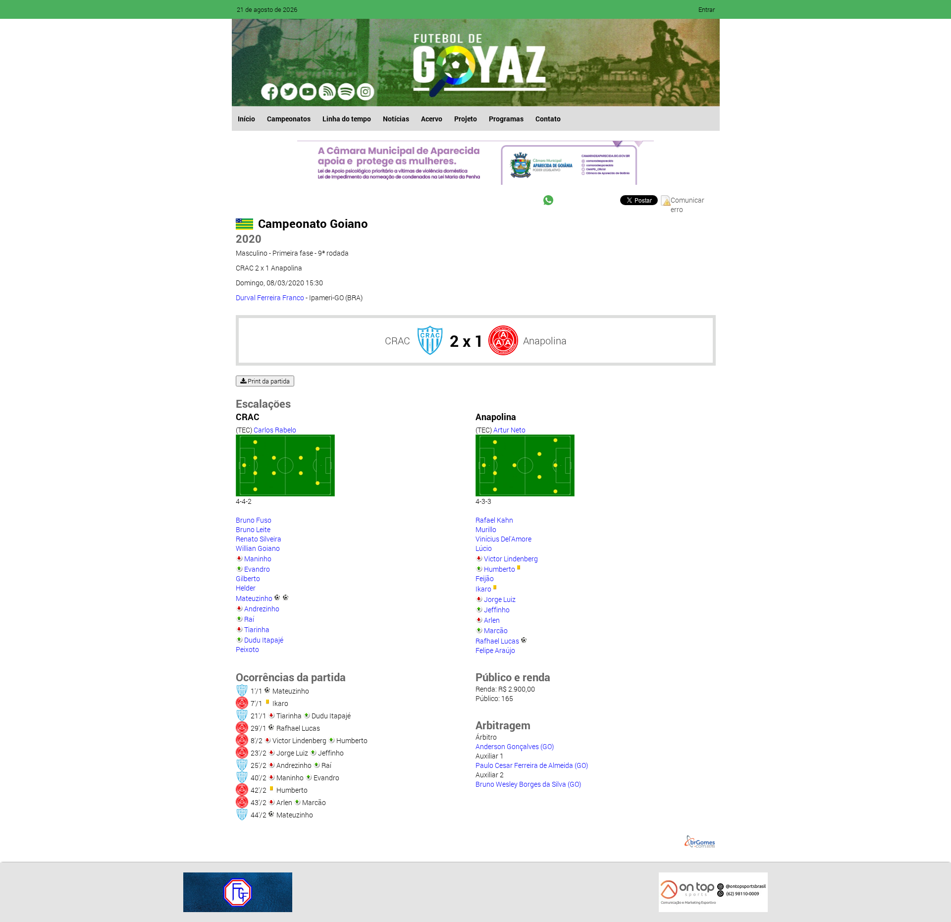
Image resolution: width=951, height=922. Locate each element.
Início (246, 118)
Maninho (257, 558)
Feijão (485, 578)
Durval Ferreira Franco (270, 297)
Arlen (492, 620)
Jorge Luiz (500, 599)
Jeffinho (497, 609)
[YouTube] (308, 91)
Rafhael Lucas (497, 641)
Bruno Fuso (253, 520)
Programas (506, 118)
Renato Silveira (258, 538)
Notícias (396, 118)
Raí (249, 619)
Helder (246, 588)
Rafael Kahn (494, 520)
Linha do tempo (346, 118)
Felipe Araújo (495, 650)
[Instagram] (364, 91)
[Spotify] (326, 91)
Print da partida (268, 381)
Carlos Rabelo (275, 429)
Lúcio (484, 548)
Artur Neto (509, 429)
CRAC (397, 340)
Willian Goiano (258, 548)
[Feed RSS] (345, 91)
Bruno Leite (253, 529)
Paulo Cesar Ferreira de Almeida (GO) (532, 765)
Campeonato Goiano (313, 223)
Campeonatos (289, 118)
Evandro (257, 569)
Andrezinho (261, 608)
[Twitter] (289, 91)
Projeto (465, 118)
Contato (548, 118)
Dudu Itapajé (263, 640)
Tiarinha (256, 629)
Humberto (499, 569)
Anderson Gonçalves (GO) (515, 746)
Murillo (486, 529)
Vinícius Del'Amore (503, 538)
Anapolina (545, 340)
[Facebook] (270, 91)
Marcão (496, 630)
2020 (249, 238)
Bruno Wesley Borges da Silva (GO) (528, 784)
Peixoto (247, 649)
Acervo (431, 118)
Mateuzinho (254, 598)
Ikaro (483, 589)
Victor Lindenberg (511, 558)
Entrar (706, 9)
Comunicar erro (687, 200)
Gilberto (248, 578)
